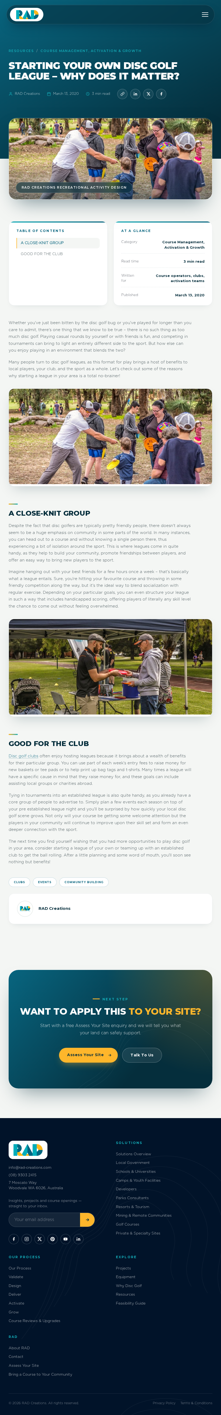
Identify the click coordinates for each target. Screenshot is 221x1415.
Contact (16, 1357)
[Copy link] (122, 94)
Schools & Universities (136, 1172)
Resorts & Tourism (132, 1207)
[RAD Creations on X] (39, 1239)
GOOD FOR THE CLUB (42, 254)
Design (15, 1286)
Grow (14, 1312)
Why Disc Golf (129, 1286)
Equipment (126, 1277)
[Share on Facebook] (161, 94)
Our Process (20, 1268)
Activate (16, 1303)
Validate (16, 1277)
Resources (21, 51)
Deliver (15, 1294)
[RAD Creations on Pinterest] (52, 1239)
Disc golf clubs (23, 756)
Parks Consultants (132, 1198)
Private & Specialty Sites (138, 1233)
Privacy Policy (164, 1403)
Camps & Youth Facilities (138, 1180)
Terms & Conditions (196, 1403)
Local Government (133, 1163)
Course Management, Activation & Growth (90, 51)
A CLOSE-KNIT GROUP (42, 243)
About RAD (19, 1348)
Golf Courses (127, 1224)
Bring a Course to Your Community (40, 1374)
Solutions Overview (133, 1154)
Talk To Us (142, 1055)
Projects (123, 1268)
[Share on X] (148, 94)
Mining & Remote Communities (144, 1216)
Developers (126, 1189)
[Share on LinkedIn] (135, 94)
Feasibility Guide (131, 1303)
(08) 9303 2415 (22, 1175)
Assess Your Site (85, 1054)
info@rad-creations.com (30, 1168)
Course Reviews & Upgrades (34, 1321)
